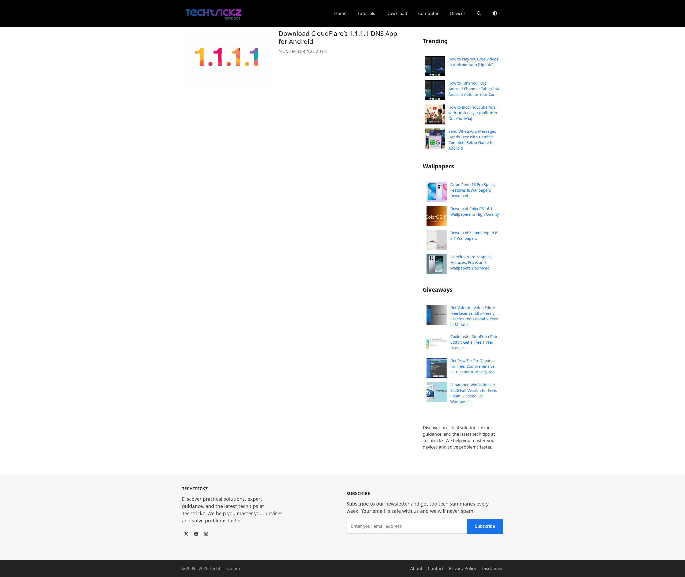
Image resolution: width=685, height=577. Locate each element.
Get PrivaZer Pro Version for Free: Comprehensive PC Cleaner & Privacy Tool (473, 366)
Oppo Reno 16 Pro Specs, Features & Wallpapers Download (472, 190)
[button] (479, 13)
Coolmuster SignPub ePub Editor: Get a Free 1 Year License (473, 342)
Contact (436, 568)
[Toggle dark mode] (494, 13)
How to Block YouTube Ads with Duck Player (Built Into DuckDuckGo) (472, 113)
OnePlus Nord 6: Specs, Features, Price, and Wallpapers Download (471, 262)
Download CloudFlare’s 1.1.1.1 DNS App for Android (338, 37)
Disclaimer (492, 568)
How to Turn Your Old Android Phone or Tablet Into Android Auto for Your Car (474, 89)
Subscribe (485, 526)
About (416, 568)
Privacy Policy (462, 568)
